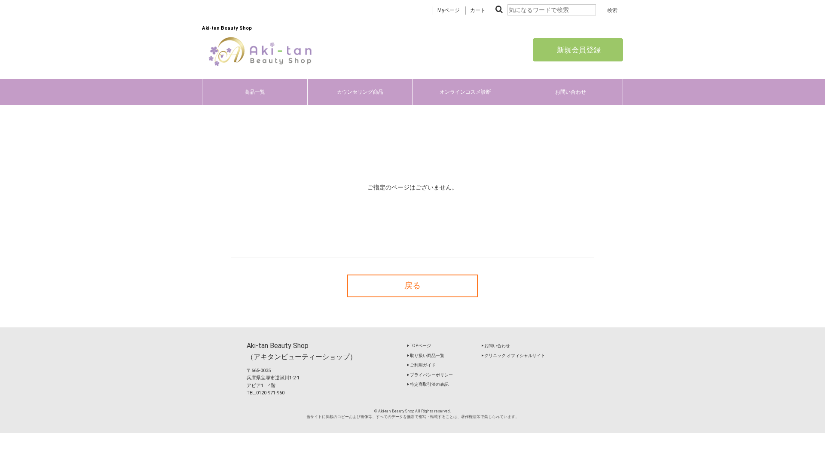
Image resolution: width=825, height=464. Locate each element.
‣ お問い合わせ (495, 345)
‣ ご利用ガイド (421, 365)
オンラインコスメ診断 (465, 92)
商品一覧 (254, 92)
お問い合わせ (570, 92)
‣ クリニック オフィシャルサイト (513, 355)
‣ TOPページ (419, 345)
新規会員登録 (578, 50)
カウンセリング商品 (360, 92)
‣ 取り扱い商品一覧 (425, 355)
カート (478, 10)
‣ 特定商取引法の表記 (428, 384)
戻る (412, 285)
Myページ (448, 10)
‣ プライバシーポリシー (430, 374)
